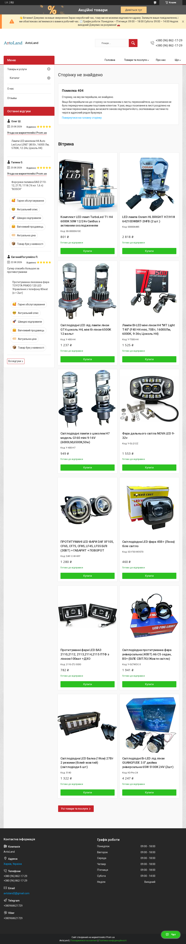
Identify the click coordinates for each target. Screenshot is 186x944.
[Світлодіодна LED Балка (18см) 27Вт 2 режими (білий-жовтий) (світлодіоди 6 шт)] (87, 724)
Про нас (161, 59)
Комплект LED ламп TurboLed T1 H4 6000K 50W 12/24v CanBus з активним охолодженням (86, 221)
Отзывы (12, 98)
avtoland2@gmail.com (16, 893)
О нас (10, 88)
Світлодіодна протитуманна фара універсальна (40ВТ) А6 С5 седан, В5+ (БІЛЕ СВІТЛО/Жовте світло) (146, 654)
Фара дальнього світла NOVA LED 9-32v (148, 436)
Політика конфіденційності (113, 940)
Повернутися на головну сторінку (82, 117)
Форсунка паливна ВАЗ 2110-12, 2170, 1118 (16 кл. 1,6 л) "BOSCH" (28, 186)
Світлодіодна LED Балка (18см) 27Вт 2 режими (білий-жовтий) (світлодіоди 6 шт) (87, 763)
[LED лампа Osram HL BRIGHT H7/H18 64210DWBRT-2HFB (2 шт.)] (149, 182)
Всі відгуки (14, 361)
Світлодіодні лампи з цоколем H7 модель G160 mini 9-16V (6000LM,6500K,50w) (85, 438)
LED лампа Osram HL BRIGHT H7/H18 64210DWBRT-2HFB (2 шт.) (148, 219)
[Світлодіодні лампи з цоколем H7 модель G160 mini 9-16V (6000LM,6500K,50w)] (87, 399)
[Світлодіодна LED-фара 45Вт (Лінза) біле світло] (149, 507)
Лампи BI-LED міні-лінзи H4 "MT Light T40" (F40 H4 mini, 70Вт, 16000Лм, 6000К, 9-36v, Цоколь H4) (148, 329)
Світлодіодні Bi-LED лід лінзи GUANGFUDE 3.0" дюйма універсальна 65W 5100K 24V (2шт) (147, 763)
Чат (173, 934)
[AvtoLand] (13, 43)
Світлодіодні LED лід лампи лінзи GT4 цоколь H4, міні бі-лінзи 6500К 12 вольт (85, 329)
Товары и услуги (17, 69)
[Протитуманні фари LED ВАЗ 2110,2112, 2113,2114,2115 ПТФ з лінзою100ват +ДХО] (87, 615)
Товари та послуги (135, 59)
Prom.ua (110, 937)
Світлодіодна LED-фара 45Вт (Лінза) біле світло (148, 544)
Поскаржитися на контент (83, 940)
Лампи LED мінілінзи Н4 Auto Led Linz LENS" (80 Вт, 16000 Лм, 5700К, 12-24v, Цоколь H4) (30, 144)
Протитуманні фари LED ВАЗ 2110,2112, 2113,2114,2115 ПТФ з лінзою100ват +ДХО (84, 654)
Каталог (15, 77)
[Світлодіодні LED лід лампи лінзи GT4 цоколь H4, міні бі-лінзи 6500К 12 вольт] (87, 290)
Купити (87, 251)
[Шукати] (133, 43)
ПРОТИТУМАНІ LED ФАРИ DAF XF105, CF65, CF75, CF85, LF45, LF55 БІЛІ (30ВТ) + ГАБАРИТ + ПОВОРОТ (87, 546)
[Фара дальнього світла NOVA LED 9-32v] (149, 399)
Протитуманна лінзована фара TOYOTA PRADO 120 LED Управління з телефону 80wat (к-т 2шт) (30, 287)
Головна (110, 59)
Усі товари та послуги (74, 808)
